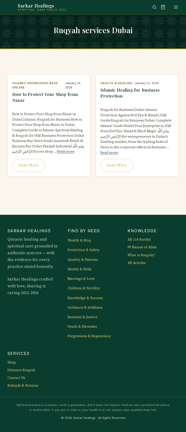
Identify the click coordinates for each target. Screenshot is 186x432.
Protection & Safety (84, 250)
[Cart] (163, 7)
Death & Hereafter (82, 326)
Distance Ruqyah (21, 370)
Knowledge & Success (85, 298)
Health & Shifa (79, 269)
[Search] (152, 7)
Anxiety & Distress (83, 259)
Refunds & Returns (23, 385)
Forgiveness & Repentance (89, 336)
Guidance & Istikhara (85, 307)
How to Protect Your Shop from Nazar (45, 97)
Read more (65, 151)
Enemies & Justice (82, 317)
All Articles (136, 263)
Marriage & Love (81, 278)
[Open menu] (174, 7)
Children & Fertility (84, 288)
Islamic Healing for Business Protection (130, 93)
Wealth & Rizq (79, 240)
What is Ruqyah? (141, 255)
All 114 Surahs (139, 239)
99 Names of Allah (142, 247)
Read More (29, 165)
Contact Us (16, 378)
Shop (11, 362)
